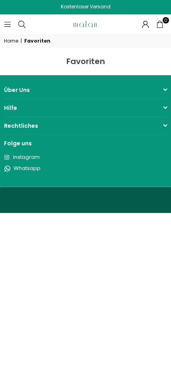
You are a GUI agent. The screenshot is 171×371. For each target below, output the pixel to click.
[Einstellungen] (145, 24)
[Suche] (22, 24)
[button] (160, 24)
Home (11, 41)
